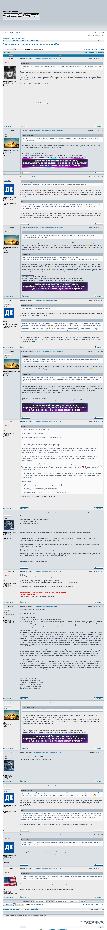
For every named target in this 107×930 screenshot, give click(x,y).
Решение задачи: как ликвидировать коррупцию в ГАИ (31, 44)
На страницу (86, 49)
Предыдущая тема (89, 52)
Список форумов (7, 40)
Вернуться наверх (8, 126)
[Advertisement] (72, 15)
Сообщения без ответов (9, 38)
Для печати (7, 52)
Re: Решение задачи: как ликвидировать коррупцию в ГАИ (46, 58)
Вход (18, 32)
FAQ (97, 32)
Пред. (91, 49)
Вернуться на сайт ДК (8, 32)
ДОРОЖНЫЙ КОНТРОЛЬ (19, 40)
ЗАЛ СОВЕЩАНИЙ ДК (32, 40)
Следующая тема (99, 52)
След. (102, 49)
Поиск (102, 32)
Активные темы (20, 38)
